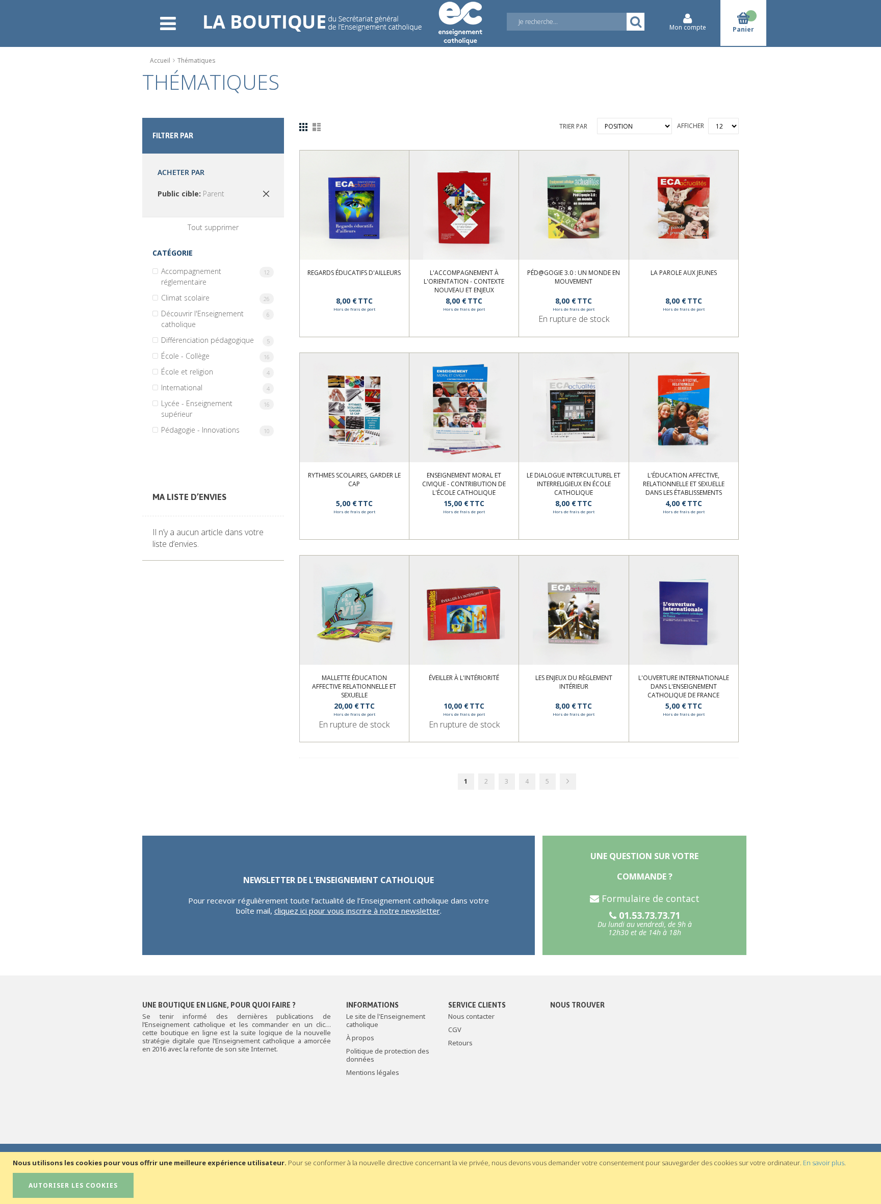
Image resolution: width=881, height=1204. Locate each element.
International (217, 387)
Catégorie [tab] (172, 253)
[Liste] (317, 126)
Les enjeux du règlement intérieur (573, 682)
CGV (454, 1029)
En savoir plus (823, 1162)
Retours (460, 1042)
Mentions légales (372, 1072)
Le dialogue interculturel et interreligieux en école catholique (573, 484)
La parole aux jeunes (684, 272)
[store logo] (342, 16)
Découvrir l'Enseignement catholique (217, 319)
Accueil (161, 60)
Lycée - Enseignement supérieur (217, 408)
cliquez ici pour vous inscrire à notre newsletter (357, 911)
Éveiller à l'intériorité (464, 677)
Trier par (573, 126)
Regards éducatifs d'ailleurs (354, 272)
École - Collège (217, 356)
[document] (442, 1178)
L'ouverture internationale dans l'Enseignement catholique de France (683, 686)
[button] (390, 174)
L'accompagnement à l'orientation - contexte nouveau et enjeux (464, 281)
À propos (360, 1037)
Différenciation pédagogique (217, 340)
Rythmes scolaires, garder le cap (354, 479)
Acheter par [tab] (181, 172)
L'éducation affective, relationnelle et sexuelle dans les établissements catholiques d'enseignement (683, 488)
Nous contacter (471, 1016)
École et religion (217, 372)
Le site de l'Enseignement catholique (385, 1020)
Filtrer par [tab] (172, 136)
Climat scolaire (217, 298)
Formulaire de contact (649, 898)
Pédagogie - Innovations (217, 430)
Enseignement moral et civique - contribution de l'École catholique (464, 484)
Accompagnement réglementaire (217, 276)
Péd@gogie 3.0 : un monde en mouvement (573, 277)
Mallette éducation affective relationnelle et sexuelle (354, 686)
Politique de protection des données (387, 1055)
